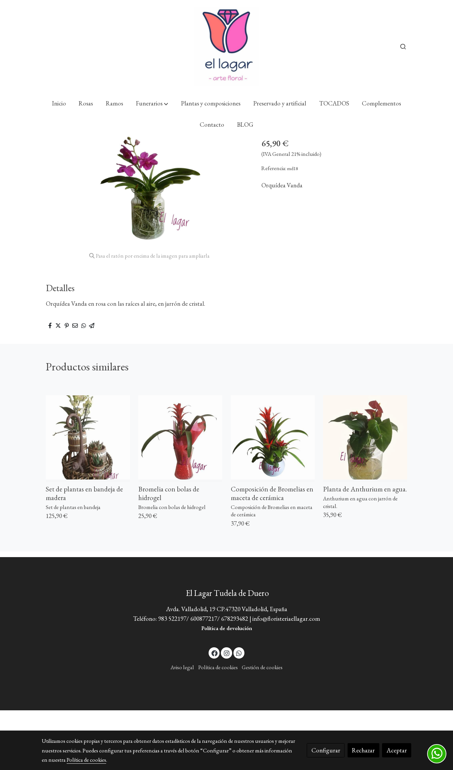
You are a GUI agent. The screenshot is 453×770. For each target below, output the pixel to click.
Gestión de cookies (262, 667)
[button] (152, 103)
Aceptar (397, 750)
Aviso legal (182, 667)
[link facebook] (215, 653)
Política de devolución (226, 628)
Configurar (325, 750)
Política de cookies (218, 667)
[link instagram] (226, 653)
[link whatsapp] (239, 653)
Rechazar (363, 750)
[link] (226, 46)
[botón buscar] (403, 46)
